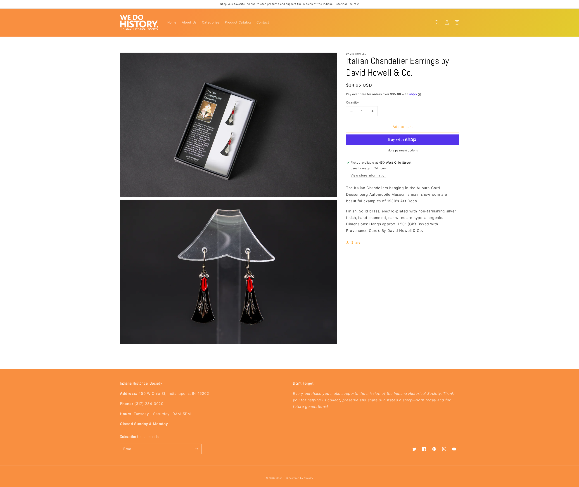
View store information (368, 175)
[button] (437, 22)
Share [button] (356, 242)
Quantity (352, 102)
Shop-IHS (282, 478)
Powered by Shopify (301, 478)
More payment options (402, 150)
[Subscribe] (196, 449)
